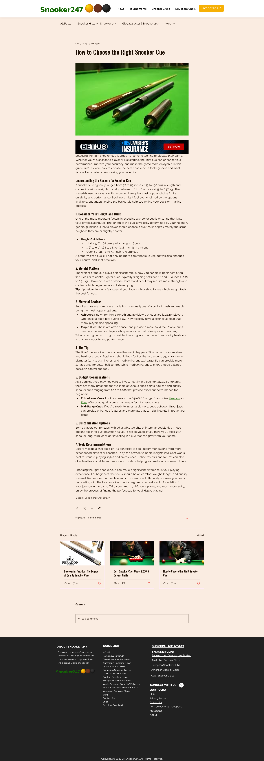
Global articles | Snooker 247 (140, 23)
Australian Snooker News (117, 662)
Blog (105, 694)
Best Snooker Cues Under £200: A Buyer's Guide (131, 573)
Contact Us (109, 698)
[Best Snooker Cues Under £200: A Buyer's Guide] (132, 553)
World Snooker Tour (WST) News (121, 684)
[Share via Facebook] (76, 508)
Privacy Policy (158, 698)
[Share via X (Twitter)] (84, 508)
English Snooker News (115, 677)
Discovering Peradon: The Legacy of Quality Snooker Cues (81, 573)
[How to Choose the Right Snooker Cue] (182, 553)
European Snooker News (117, 680)
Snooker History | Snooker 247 (96, 23)
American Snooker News (117, 659)
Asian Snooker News (114, 666)
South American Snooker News (120, 687)
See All (200, 535)
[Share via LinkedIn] (91, 508)
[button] (121, 9)
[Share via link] (99, 508)
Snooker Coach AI (113, 705)
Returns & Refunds (113, 655)
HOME (106, 652)
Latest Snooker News (115, 673)
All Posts (65, 23)
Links (153, 694)
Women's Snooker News (116, 691)
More (168, 23)
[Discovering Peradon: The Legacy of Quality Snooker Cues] (82, 553)
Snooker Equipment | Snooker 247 (93, 498)
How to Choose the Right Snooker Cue (180, 573)
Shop (105, 701)
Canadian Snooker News (116, 670)
